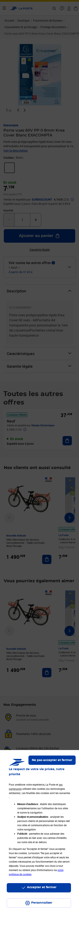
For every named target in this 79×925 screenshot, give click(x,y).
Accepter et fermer (41, 887)
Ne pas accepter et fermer (52, 760)
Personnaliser (41, 902)
